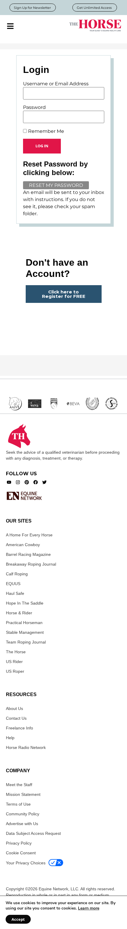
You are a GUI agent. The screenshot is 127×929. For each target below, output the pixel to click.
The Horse (16, 651)
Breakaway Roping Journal (31, 564)
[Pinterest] (27, 482)
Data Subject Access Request (33, 833)
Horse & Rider (19, 612)
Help (10, 737)
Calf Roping (17, 574)
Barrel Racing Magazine (28, 554)
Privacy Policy (19, 843)
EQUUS (13, 583)
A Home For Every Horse (29, 535)
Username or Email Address (56, 83)
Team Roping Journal (26, 642)
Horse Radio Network (26, 747)
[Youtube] (9, 482)
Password (34, 107)
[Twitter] (44, 482)
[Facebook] (35, 482)
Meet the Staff (19, 784)
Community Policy (22, 814)
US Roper (15, 671)
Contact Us (16, 718)
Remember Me (45, 131)
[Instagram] (18, 482)
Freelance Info (19, 728)
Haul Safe (15, 593)
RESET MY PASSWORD (56, 185)
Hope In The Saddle (24, 603)
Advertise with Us (22, 823)
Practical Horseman (24, 622)
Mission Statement (23, 794)
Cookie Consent (21, 852)
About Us (14, 708)
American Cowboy (23, 544)
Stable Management (25, 632)
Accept (18, 919)
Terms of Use (18, 804)
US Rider (14, 661)
